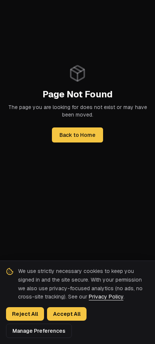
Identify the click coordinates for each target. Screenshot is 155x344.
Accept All (67, 314)
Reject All (25, 314)
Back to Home (77, 135)
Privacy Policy (106, 296)
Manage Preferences (38, 330)
